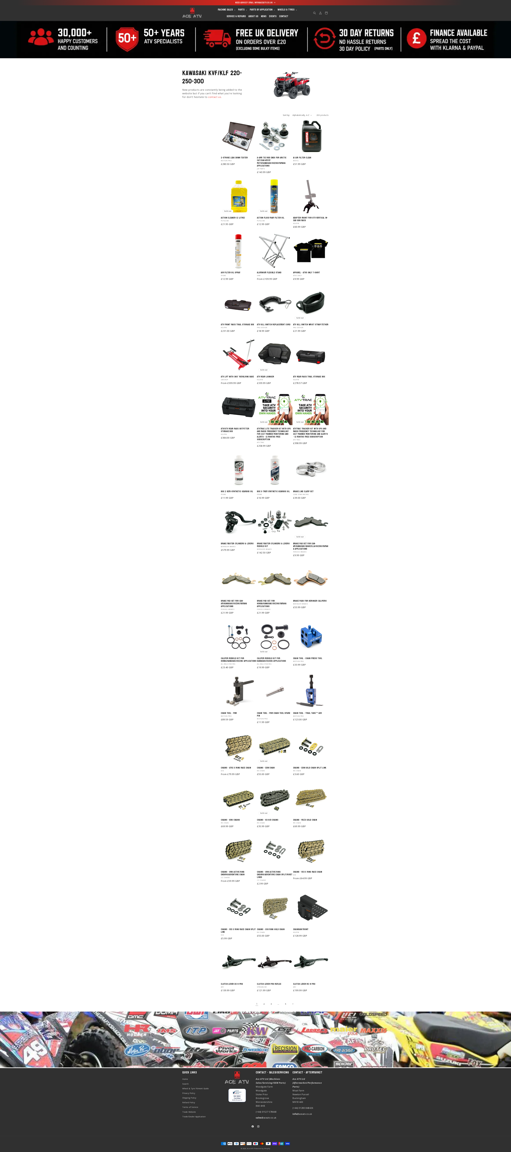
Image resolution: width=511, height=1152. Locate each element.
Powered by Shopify (262, 1148)
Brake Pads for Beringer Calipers (310, 601)
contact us (214, 97)
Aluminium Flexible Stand (269, 272)
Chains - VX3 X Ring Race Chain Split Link (238, 930)
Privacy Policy (188, 1093)
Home (185, 1079)
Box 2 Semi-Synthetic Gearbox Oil (237, 491)
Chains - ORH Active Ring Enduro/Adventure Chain (233, 873)
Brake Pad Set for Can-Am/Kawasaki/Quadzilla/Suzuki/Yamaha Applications (310, 546)
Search (185, 1083)
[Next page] (293, 1004)
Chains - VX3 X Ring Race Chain (307, 872)
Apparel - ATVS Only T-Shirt (306, 272)
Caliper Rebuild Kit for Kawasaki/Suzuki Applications (271, 659)
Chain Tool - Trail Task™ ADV (307, 713)
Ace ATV (250, 1148)
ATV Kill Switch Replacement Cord (273, 324)
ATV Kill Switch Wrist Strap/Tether (311, 324)
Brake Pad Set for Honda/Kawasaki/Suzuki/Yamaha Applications (271, 604)
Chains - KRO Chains (230, 820)
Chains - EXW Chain (266, 767)
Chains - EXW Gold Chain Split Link (309, 767)
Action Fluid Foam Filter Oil (270, 217)
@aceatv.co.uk (266, 1117)
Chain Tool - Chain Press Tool (307, 658)
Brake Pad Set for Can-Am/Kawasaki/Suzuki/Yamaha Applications (234, 604)
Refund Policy (188, 1102)
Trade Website (189, 1112)
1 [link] (256, 1003)
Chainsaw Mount (301, 929)
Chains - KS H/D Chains (267, 820)
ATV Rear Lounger (265, 376)
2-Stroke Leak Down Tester (234, 157)
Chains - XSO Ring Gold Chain (271, 929)
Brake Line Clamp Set (303, 491)
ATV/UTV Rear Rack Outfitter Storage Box (235, 430)
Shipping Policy (189, 1097)
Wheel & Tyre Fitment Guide (195, 1088)
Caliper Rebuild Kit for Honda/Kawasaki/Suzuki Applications (238, 659)
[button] (315, 13)
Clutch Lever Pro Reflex (269, 984)
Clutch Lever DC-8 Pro (232, 984)
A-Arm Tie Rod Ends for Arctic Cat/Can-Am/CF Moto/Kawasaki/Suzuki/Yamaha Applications (272, 161)
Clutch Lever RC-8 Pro (304, 984)
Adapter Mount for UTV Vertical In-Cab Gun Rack (310, 219)
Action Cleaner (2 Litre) (233, 217)
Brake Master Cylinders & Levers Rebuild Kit (273, 545)
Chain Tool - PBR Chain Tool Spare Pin (273, 714)
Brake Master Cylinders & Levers (237, 543)
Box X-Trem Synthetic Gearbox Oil (273, 491)
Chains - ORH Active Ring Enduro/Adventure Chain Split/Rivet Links (274, 875)
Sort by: (286, 115)
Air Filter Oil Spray (230, 272)
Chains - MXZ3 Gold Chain (305, 820)
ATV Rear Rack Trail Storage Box (309, 376)
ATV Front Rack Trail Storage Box (237, 324)
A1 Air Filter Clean (302, 157)
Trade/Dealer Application (194, 1116)
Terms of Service (190, 1107)
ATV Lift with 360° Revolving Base (237, 376)
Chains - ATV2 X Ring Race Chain (236, 767)
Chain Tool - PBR (229, 713)
